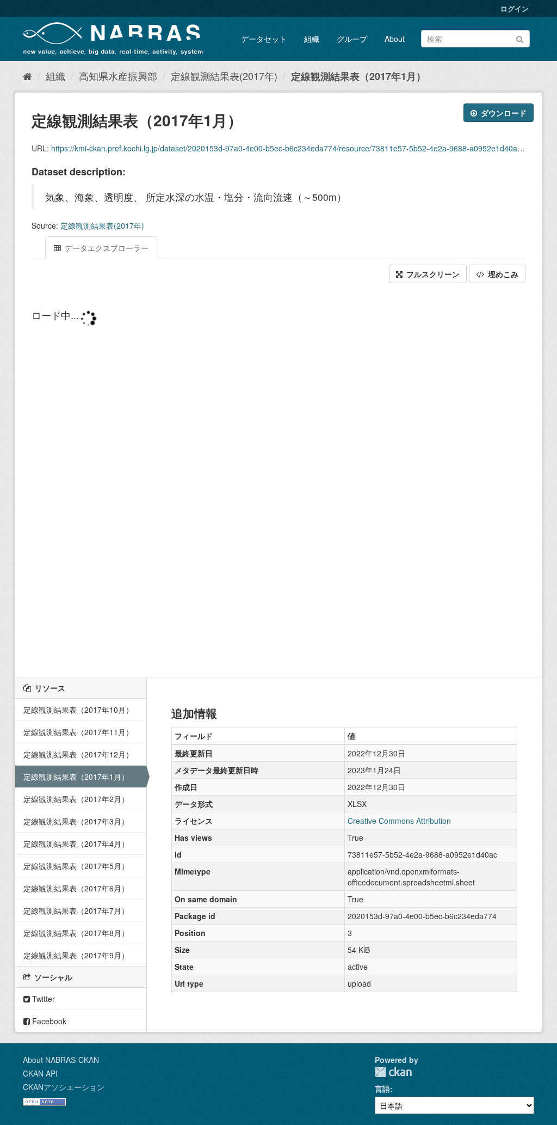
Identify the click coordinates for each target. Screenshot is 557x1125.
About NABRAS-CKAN (61, 1059)
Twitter (42, 998)
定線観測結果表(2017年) (224, 76)
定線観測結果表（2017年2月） (76, 798)
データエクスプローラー (105, 247)
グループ (352, 38)
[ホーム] (27, 76)
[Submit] (519, 37)
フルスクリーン (432, 273)
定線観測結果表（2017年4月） (76, 843)
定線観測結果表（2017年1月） (358, 76)
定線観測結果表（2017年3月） (76, 821)
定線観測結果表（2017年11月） (78, 731)
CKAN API (40, 1073)
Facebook (48, 1021)
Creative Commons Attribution (399, 820)
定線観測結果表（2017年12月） (78, 754)
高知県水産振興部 (118, 76)
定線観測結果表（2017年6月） (76, 888)
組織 (311, 38)
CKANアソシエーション (63, 1086)
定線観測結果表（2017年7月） (76, 910)
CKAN (393, 1072)
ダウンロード (503, 112)
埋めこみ (502, 273)
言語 (382, 1088)
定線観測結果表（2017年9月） (76, 955)
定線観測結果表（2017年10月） (78, 709)
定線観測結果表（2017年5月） (76, 865)
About (395, 38)
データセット (264, 38)
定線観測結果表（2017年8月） (76, 932)
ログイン (514, 8)
